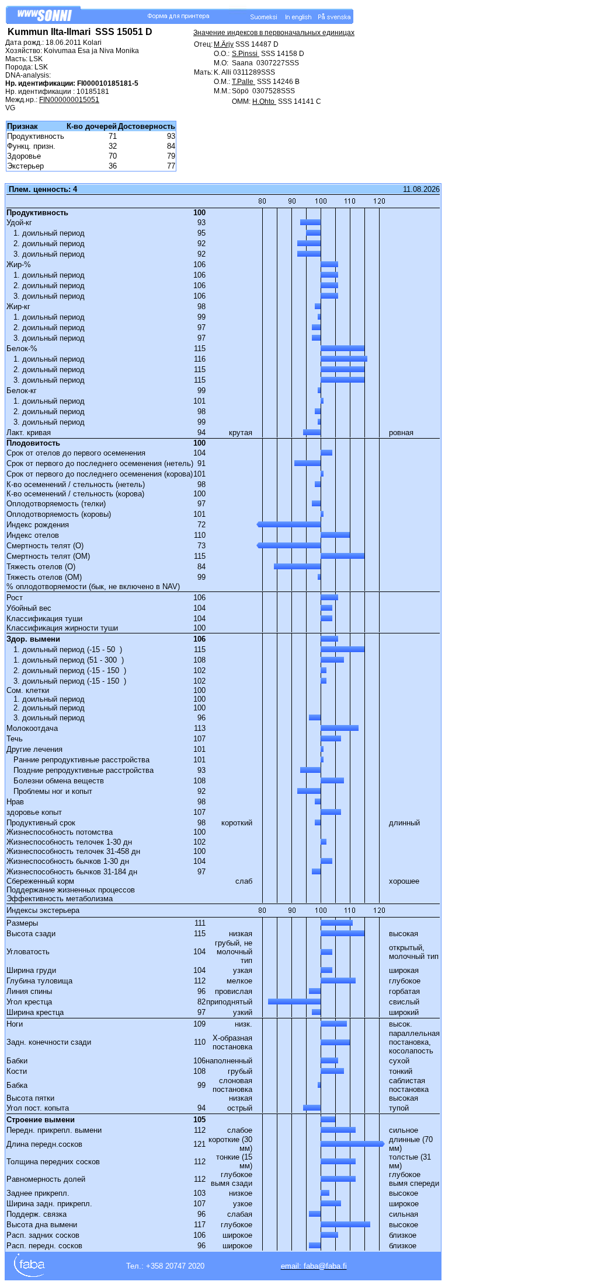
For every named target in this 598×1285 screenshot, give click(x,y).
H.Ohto (264, 101)
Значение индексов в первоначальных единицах (273, 33)
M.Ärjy (224, 44)
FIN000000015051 (69, 100)
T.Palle (243, 82)
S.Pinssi (245, 54)
